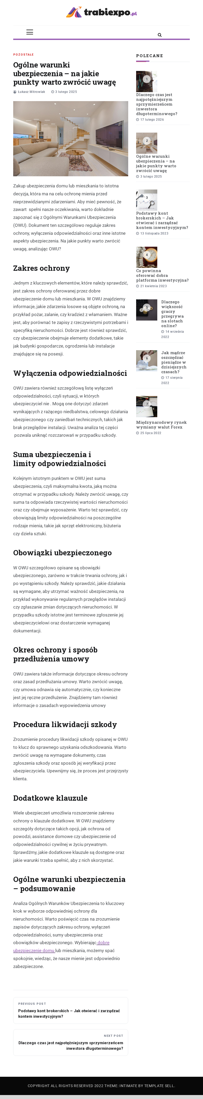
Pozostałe (23, 54)
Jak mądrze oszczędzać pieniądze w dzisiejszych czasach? (174, 362)
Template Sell (159, 1086)
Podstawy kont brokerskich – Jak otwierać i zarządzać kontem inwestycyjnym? (162, 220)
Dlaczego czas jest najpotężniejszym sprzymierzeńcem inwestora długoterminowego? (156, 104)
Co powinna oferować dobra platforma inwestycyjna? (162, 275)
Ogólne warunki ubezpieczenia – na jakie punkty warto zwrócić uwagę (156, 163)
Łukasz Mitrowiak (31, 92)
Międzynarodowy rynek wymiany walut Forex (161, 425)
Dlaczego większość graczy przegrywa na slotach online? (172, 313)
